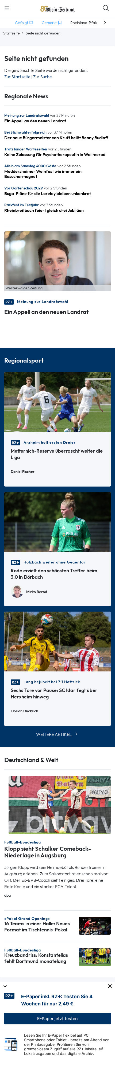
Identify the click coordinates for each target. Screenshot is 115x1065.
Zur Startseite (17, 77)
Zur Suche (42, 77)
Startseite (11, 33)
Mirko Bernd (36, 591)
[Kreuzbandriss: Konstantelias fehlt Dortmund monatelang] (95, 956)
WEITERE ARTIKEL (54, 734)
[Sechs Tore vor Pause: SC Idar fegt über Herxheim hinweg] (57, 641)
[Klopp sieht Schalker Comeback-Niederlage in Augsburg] (60, 804)
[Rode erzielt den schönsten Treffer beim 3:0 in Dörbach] (57, 521)
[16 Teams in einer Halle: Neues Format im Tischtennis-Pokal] (95, 925)
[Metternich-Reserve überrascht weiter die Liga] (57, 402)
